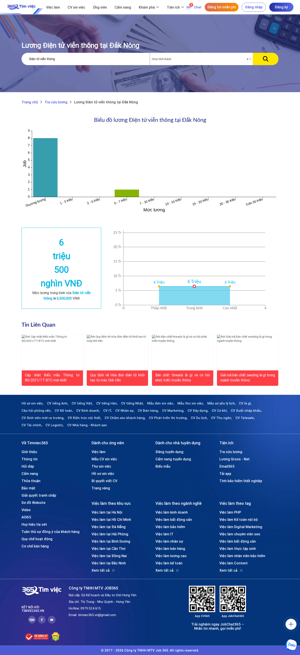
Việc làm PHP (230, 512)
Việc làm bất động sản (173, 519)
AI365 (26, 517)
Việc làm (53, 7)
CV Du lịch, (199, 418)
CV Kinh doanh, (88, 411)
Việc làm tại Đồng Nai (109, 556)
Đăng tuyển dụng (169, 452)
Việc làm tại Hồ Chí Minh (111, 519)
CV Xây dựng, (198, 411)
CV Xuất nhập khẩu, (246, 411)
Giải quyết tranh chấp (39, 495)
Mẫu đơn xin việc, (160, 403)
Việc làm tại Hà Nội (107, 512)
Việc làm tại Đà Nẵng (109, 527)
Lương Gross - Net (234, 459)
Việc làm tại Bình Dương (111, 541)
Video (26, 510)
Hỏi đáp (28, 466)
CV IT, (107, 411)
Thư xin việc (101, 466)
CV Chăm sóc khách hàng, (125, 418)
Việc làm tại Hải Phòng (110, 534)
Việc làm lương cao (171, 556)
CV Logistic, (54, 425)
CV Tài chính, (32, 425)
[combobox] (201, 59)
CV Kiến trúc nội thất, (84, 418)
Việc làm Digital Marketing (240, 527)
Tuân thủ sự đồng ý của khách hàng (51, 532)
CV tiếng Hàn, (107, 403)
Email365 (227, 466)
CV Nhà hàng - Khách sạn (87, 425)
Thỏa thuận (31, 481)
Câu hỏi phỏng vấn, (36, 411)
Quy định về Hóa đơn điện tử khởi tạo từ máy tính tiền (117, 377)
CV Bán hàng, (148, 411)
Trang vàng (101, 488)
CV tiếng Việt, (82, 403)
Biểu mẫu (162, 466)
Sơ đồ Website (33, 503)
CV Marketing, (173, 411)
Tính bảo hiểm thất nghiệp (240, 481)
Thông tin (30, 459)
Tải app (225, 474)
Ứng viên (100, 7)
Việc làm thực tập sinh (237, 549)
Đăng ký (281, 7)
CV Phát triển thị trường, (168, 418)
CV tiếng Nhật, (132, 403)
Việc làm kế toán (169, 563)
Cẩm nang (123, 7)
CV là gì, (245, 403)
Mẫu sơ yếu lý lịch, (221, 403)
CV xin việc (76, 7)
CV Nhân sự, (124, 411)
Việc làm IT (164, 534)
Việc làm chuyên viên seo (239, 534)
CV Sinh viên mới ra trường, (43, 418)
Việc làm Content (233, 563)
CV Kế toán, (64, 411)
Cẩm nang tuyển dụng (173, 459)
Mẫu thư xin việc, (190, 403)
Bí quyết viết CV (104, 481)
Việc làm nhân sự (169, 541)
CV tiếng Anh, (57, 403)
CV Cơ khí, (220, 411)
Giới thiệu (29, 452)
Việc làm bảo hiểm (170, 527)
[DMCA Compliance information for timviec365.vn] (56, 636)
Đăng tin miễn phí (221, 7)
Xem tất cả (101, 570)
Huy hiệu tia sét (34, 524)
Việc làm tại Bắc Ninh (109, 563)
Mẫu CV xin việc (104, 459)
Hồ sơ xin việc (103, 474)
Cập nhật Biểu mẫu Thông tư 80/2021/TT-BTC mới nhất (52, 377)
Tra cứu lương (230, 452)
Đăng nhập (254, 7)
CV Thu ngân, (221, 418)
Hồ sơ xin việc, (33, 403)
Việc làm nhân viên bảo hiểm (242, 556)
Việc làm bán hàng (170, 549)
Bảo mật (28, 488)
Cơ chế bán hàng (35, 546)
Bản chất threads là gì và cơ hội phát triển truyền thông (182, 377)
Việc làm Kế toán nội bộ (238, 519)
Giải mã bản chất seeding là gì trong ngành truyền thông (247, 377)
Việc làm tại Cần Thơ (108, 549)
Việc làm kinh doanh (171, 512)
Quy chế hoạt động (37, 539)
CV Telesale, (245, 418)
